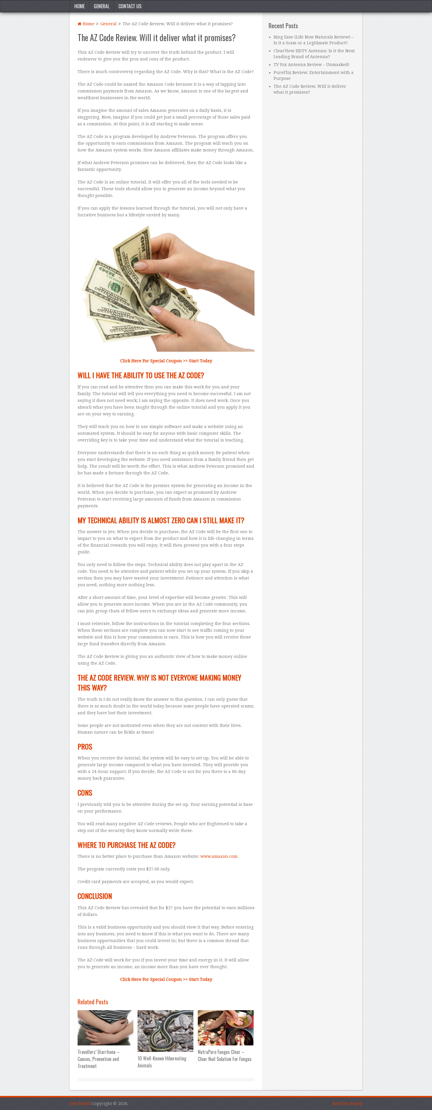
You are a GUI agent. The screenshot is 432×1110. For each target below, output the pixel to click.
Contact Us (129, 6)
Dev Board (80, 1103)
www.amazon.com (218, 856)
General (101, 6)
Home (79, 6)
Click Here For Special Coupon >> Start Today (166, 360)
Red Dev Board (347, 1103)
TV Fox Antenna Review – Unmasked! (311, 64)
